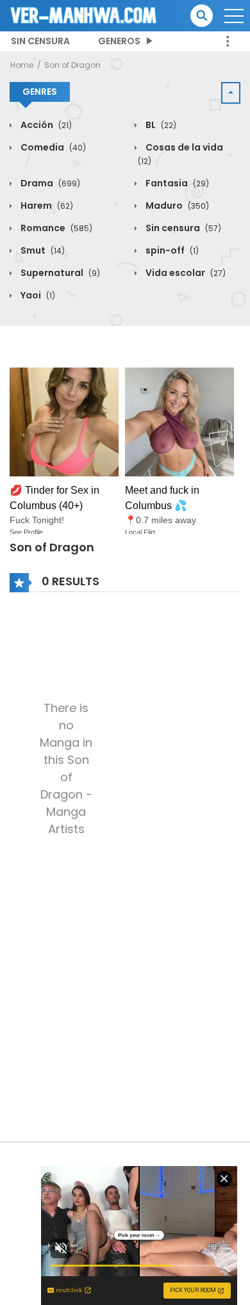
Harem (46, 205)
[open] (234, 16)
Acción (45, 124)
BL (160, 124)
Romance (55, 228)
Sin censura (40, 41)
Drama (49, 183)
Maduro (176, 205)
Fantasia (176, 183)
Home (21, 65)
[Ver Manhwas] (84, 14)
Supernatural (59, 272)
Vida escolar (185, 272)
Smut (42, 250)
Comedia (52, 147)
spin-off (171, 250)
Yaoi (37, 295)
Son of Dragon (72, 65)
